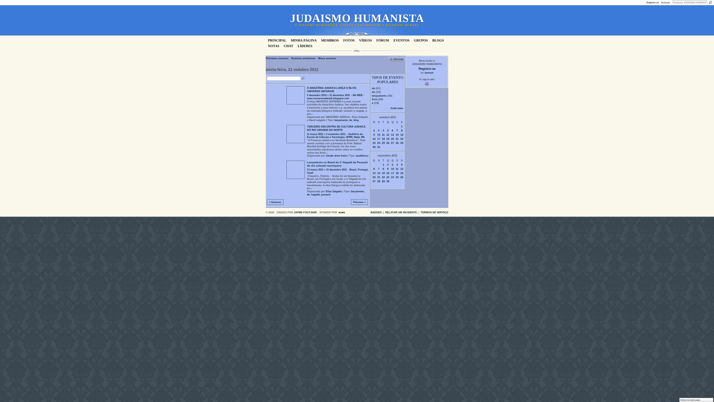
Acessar (665, 2)
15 (401, 134)
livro (374, 99)
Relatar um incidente (401, 212)
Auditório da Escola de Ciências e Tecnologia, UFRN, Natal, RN (335, 136)
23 (374, 142)
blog (356, 120)
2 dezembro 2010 (317, 95)
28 (397, 142)
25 (383, 142)
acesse (428, 72)
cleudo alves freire (336, 155)
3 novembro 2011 (335, 134)
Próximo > (359, 202)
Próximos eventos (277, 58)
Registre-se (653, 2)
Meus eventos (327, 58)
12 (387, 134)
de (350, 120)
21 (397, 138)
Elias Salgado (334, 191)
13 (392, 134)
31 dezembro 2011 (339, 95)
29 (401, 142)
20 (392, 138)
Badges (376, 212)
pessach (326, 194)
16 (374, 138)
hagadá (315, 194)
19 (387, 138)
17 (378, 138)
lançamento (341, 120)
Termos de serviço (434, 212)
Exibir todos (397, 108)
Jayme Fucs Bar (305, 212)
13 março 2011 (315, 169)
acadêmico (362, 155)
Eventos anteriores (303, 58)
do (373, 91)
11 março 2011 (315, 134)
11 (383, 134)
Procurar (710, 2)
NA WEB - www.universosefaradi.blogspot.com (335, 97)
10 (378, 134)
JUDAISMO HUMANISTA (357, 18)
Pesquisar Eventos (303, 78)
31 (378, 147)
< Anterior (275, 202)
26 (387, 142)
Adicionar (398, 59)
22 (401, 138)
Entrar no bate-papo (690, 400)
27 (392, 142)
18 (383, 138)
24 (378, 142)
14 (397, 134)
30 (374, 147)
